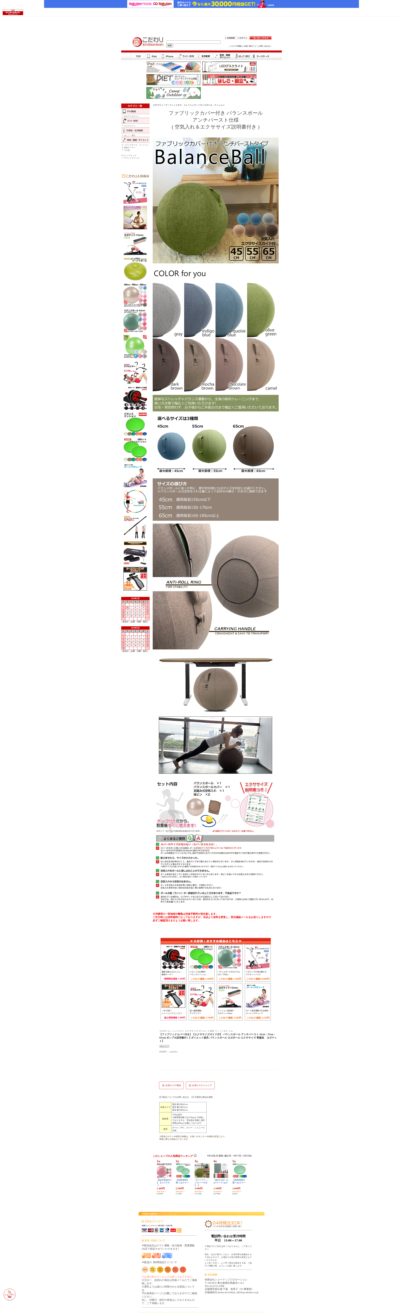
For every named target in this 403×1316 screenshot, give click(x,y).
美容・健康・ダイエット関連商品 (223, 55)
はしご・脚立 (242, 55)
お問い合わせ (264, 46)
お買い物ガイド (250, 46)
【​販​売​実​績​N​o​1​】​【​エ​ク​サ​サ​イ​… (164, 1183)
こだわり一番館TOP (138, 55)
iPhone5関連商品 (168, 55)
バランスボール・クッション (211, 105)
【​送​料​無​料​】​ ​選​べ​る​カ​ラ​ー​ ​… (183, 1183)
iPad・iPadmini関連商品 (152, 55)
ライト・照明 (186, 55)
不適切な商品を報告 (203, 1097)
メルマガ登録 (236, 46)
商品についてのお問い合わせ (175, 1097)
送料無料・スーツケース (261, 55)
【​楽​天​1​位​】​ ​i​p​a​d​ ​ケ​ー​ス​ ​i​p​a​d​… (220, 1183)
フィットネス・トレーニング (182, 105)
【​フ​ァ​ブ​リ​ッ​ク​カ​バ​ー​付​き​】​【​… (201, 1183)
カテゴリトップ (160, 105)
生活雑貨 (204, 55)
